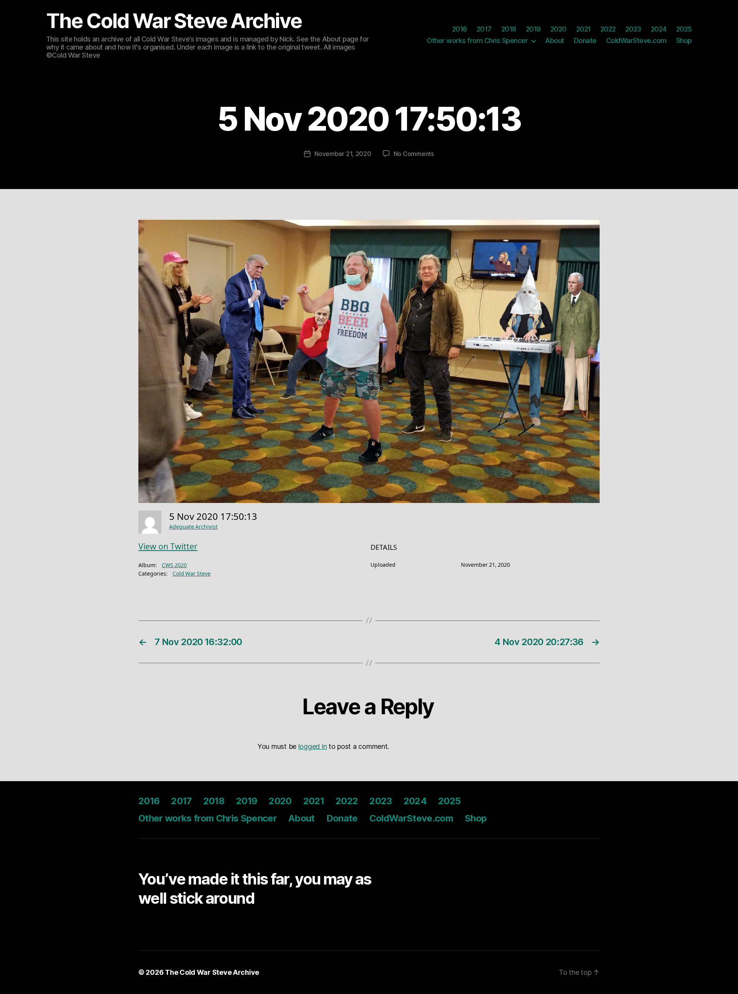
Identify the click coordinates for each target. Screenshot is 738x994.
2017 (484, 29)
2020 (558, 29)
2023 (633, 29)
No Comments (414, 154)
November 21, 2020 (342, 154)
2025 (684, 29)
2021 (583, 29)
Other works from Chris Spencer (477, 41)
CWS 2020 (174, 565)
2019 (533, 29)
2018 (508, 29)
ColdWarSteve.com (636, 41)
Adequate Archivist (193, 527)
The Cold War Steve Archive (174, 21)
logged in (312, 746)
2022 (608, 29)
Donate (585, 41)
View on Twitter (168, 547)
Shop (684, 41)
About (554, 41)
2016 (459, 29)
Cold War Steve (192, 574)
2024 (659, 29)
